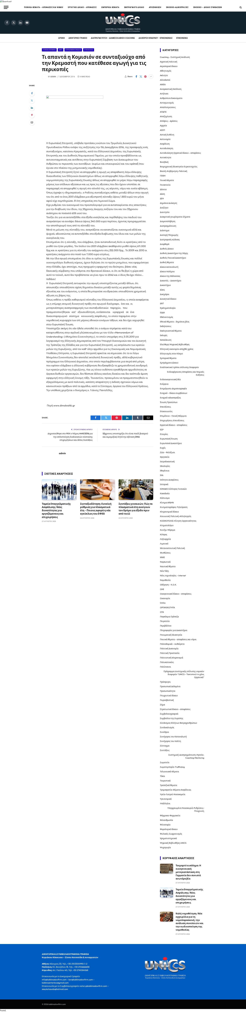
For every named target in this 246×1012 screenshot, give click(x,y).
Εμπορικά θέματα (110, 7)
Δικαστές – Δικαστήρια (170, 280)
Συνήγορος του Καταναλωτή (173, 736)
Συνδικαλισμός (167, 727)
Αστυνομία (165, 139)
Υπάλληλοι (165, 803)
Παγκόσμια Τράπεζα (169, 616)
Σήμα (162, 704)
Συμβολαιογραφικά (169, 714)
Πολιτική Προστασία (169, 653)
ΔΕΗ (162, 198)
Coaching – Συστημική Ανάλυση (175, 57)
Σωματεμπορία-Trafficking (172, 767)
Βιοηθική (164, 162)
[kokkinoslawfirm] (123, 23)
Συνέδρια (164, 732)
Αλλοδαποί (165, 80)
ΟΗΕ (162, 589)
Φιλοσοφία (165, 824)
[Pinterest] (32, 115)
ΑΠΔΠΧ (163, 112)
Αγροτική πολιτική (168, 61)
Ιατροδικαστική (167, 461)
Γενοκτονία (165, 185)
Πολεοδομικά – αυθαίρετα (172, 644)
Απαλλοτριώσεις (168, 107)
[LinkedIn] (32, 108)
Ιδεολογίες (165, 466)
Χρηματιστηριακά (168, 838)
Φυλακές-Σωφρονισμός (171, 834)
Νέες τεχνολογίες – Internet (173, 575)
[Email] (32, 122)
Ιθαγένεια (164, 470)
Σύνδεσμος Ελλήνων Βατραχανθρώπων (178, 723)
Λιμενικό (164, 543)
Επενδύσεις (165, 407)
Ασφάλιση (165, 144)
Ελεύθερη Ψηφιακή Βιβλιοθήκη (174, 344)
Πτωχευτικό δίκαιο (169, 695)
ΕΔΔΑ (162, 312)
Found (3, 1010)
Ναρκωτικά (165, 562)
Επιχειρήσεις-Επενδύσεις (172, 420)
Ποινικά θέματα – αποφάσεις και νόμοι (43, 7)
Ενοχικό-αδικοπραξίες (177, 7)
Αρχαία (163, 125)
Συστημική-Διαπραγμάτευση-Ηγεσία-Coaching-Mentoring (186, 756)
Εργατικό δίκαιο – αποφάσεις (82, 7)
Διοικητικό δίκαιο (168, 299)
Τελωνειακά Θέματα (169, 771)
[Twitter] (32, 100)
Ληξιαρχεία (165, 539)
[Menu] (6, 7)
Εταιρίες (164, 434)
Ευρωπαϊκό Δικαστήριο (171, 443)
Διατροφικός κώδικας (170, 239)
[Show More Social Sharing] (151, 76)
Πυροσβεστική (167, 700)
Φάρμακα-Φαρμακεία (170, 815)
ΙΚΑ (161, 475)
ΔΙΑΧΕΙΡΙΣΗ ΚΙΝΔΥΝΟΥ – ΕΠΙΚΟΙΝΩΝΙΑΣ (156, 38)
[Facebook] (32, 93)
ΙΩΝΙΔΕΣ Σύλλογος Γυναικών (173, 489)
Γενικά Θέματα (49, 50)
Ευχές (163, 448)
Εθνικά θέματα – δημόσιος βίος (174, 321)
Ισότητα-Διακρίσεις (169, 479)
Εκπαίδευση (165, 340)
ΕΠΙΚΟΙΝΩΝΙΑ (182, 38)
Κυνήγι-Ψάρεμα (167, 530)
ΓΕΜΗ (162, 175)
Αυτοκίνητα (165, 157)
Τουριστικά (165, 780)
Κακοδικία (165, 493)
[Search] (240, 7)
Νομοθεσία (165, 580)
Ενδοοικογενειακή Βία (170, 379)
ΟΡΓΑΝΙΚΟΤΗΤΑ (167, 607)
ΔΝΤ (60, 50)
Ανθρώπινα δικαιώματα (171, 98)
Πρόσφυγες (165, 682)
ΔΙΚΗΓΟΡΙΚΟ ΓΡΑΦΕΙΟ (77, 38)
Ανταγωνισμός (167, 102)
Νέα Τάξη (164, 571)
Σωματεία (164, 762)
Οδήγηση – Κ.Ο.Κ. (168, 584)
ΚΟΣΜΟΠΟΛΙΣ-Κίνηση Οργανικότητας (178, 521)
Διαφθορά (164, 244)
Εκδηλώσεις (165, 326)
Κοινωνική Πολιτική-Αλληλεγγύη (175, 516)
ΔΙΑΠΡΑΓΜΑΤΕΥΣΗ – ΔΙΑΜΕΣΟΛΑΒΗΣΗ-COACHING (113, 38)
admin (53, 77)
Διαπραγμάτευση (168, 226)
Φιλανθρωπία (166, 820)
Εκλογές (163, 335)
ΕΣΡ (161, 429)
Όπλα (162, 603)
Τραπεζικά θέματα (168, 785)
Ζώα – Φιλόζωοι (167, 452)
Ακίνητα (164, 75)
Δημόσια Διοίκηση (168, 203)
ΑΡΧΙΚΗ (61, 38)
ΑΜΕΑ (163, 84)
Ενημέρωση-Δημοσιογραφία (173, 388)
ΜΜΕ (162, 557)
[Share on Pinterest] (145, 76)
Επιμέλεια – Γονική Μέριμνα (173, 416)
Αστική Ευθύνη (167, 134)
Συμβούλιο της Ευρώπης (171, 718)
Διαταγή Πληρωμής (169, 235)
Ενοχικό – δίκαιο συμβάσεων (207, 7)
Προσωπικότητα (167, 691)
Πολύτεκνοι (165, 666)
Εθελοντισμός (166, 317)
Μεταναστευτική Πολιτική (172, 548)
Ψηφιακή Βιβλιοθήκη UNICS (173, 843)
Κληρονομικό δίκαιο (169, 511)
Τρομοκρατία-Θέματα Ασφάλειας (175, 790)
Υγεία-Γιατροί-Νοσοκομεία (172, 794)
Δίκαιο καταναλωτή (169, 267)
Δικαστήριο (165, 285)
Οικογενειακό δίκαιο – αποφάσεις (175, 594)
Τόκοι (162, 776)
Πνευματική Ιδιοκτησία (171, 635)
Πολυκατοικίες (167, 662)
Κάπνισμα (165, 498)
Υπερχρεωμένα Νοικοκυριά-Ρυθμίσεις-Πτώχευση (185, 809)
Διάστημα (164, 230)
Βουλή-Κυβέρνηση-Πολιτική (173, 171)
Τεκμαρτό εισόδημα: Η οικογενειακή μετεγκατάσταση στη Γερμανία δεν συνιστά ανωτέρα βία (188, 872)
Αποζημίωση (155, 7)
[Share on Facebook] (136, 76)
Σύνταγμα (164, 745)
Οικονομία (165, 598)
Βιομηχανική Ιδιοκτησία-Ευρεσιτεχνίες (178, 166)
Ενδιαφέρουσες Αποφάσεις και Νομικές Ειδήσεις (185, 373)
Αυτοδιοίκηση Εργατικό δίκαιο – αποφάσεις (180, 153)
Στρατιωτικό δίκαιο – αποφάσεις (175, 709)
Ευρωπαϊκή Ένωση (73, 50)
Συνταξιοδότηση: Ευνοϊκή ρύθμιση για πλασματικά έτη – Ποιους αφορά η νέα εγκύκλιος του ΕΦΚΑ (95, 508)
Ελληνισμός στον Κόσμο (171, 353)
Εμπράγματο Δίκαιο (134, 7)
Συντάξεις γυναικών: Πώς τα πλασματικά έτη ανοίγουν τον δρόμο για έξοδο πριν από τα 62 (135, 508)
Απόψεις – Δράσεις (169, 121)
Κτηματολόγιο (166, 525)
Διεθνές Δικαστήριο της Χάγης (174, 253)
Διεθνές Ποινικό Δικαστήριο (173, 258)
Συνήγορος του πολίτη (170, 741)
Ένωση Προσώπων (169, 402)
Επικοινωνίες (166, 411)
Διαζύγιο (164, 207)
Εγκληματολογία (168, 308)
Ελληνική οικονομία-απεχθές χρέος (176, 349)
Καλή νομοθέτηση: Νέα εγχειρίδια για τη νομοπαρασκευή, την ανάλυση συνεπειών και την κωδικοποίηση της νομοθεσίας (189, 921)
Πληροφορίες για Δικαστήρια (173, 630)
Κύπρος (163, 534)
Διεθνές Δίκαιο (167, 248)
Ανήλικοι (164, 93)
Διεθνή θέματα (167, 262)
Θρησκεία (164, 457)
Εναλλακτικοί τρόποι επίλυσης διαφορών (179, 367)
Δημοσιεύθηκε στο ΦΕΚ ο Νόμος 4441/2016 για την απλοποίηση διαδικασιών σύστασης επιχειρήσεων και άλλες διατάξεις (70, 436)
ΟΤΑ (162, 612)
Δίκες (162, 289)
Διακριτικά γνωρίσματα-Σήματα (175, 217)
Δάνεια (163, 189)
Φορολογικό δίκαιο (169, 829)
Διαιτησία (164, 212)
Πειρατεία (165, 621)
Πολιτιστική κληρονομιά (171, 657)
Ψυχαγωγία (165, 847)
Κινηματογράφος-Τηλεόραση (173, 507)
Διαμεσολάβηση (167, 221)
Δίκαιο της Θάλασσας (170, 276)
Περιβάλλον (165, 625)
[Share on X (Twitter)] (141, 76)
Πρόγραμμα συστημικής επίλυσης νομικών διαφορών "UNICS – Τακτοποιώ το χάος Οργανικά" (184, 674)
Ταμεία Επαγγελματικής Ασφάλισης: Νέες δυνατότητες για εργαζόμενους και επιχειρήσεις (56, 510)
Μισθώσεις (165, 552)
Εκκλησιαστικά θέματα (171, 331)
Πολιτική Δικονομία (169, 648)
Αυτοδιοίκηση (166, 148)
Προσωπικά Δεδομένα (170, 686)
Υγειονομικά (166, 799)
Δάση (162, 194)
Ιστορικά (164, 484)
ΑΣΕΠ (162, 130)
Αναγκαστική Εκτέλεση (171, 89)
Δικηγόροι (164, 294)
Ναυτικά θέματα (168, 566)
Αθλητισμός (165, 71)
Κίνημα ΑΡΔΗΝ (167, 502)
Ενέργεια (164, 384)
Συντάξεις (88, 50)
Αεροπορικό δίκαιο (168, 66)
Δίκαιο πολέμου (167, 271)
